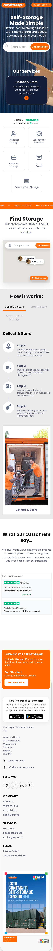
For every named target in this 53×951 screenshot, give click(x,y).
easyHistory (10, 810)
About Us (8, 801)
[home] (13, 4)
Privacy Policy (11, 851)
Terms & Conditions (14, 855)
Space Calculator (13, 833)
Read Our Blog (11, 815)
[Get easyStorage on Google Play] (34, 716)
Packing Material (12, 837)
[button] (28, 5)
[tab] (14, 308)
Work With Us (10, 806)
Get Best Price (16, 682)
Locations (8, 828)
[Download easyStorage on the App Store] (16, 716)
